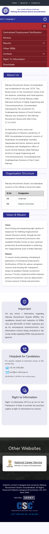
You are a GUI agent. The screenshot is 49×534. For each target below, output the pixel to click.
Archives (7, 53)
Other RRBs (9, 48)
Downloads (9, 64)
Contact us (35, 3)
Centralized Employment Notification (22, 32)
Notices (7, 37)
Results (7, 43)
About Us (24, 3)
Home (14, 3)
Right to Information (14, 59)
